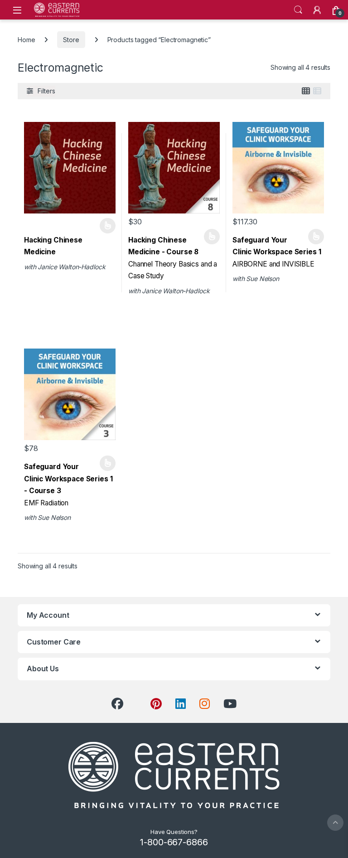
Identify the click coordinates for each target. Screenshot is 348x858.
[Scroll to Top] (335, 822)
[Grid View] (306, 91)
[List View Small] (317, 91)
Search (298, 10)
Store (71, 40)
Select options (105, 225)
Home (26, 40)
